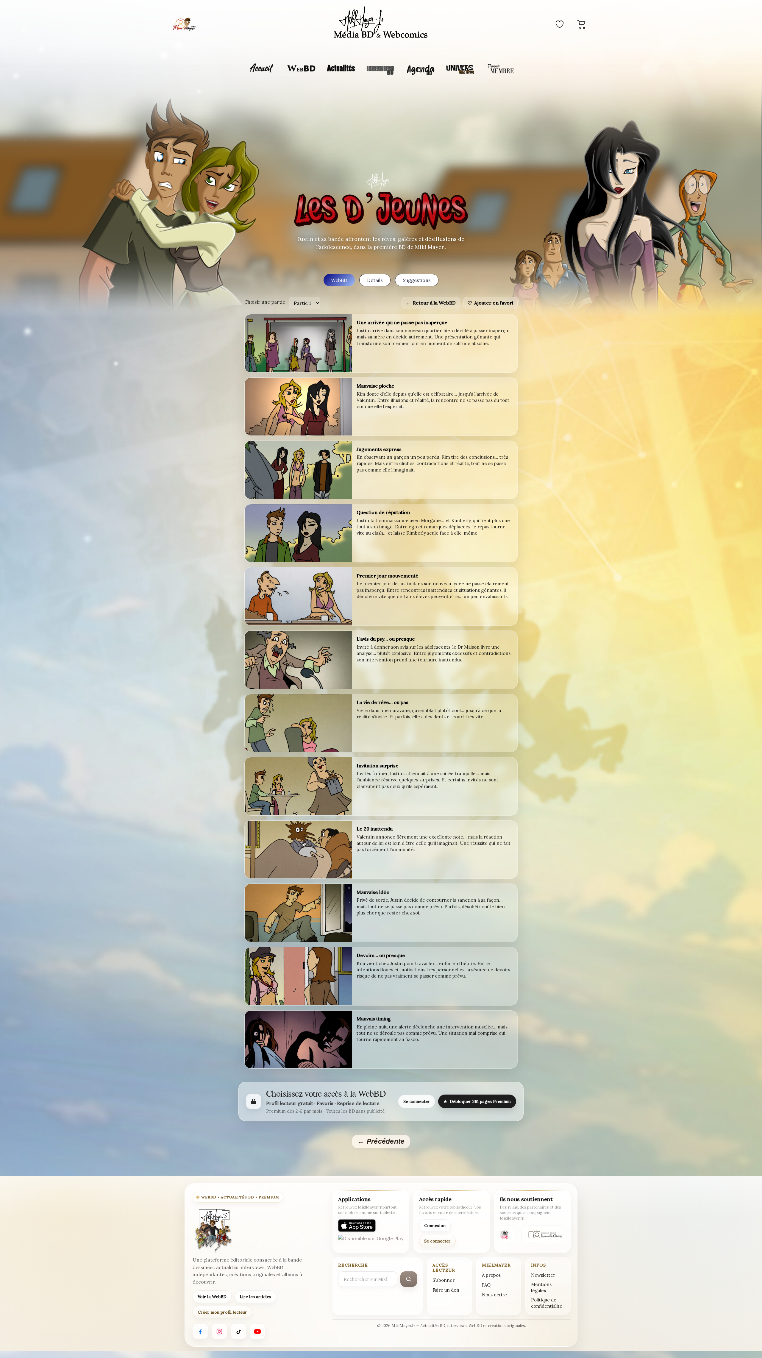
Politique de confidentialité (546, 1303)
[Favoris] (559, 24)
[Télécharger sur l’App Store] (357, 1225)
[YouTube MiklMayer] (257, 1331)
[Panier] (581, 24)
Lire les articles (255, 1296)
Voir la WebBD (212, 1296)
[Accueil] (381, 23)
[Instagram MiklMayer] (219, 1331)
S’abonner (443, 1280)
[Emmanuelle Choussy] (541, 1234)
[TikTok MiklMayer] (238, 1331)
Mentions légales (541, 1287)
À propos (491, 1275)
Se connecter (416, 1101)
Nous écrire (494, 1295)
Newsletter (543, 1275)
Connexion (435, 1225)
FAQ (486, 1285)
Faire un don (445, 1290)
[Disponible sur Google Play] (370, 1241)
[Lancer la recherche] (408, 1279)
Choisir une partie (264, 302)
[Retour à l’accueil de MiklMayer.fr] (213, 1230)
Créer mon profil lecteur (222, 1312)
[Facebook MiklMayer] (200, 1331)
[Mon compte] (184, 24)
